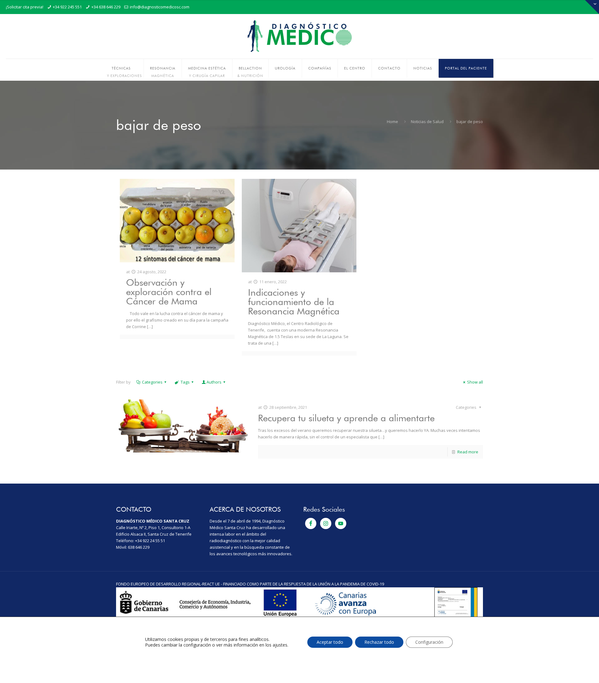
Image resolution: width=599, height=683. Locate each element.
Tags (185, 382)
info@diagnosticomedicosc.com (159, 7)
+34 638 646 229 (105, 7)
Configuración (429, 642)
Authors (214, 382)
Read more (467, 452)
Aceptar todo (330, 642)
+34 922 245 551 (67, 7)
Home (392, 121)
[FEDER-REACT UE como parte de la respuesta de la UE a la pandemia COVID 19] (299, 616)
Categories (152, 382)
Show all (475, 382)
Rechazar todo (379, 642)
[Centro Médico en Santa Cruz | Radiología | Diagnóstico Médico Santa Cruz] (299, 36)
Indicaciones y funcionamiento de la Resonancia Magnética (293, 302)
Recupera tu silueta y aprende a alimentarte (346, 417)
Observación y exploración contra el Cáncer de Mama (169, 292)
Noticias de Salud (427, 121)
